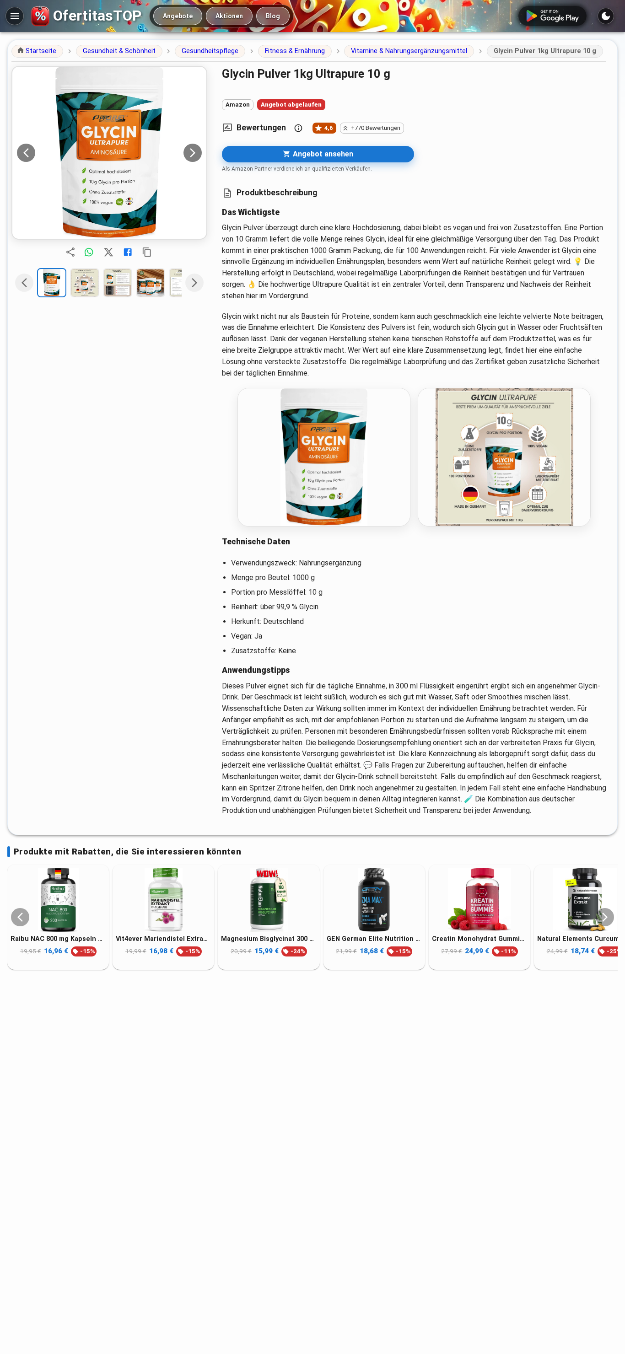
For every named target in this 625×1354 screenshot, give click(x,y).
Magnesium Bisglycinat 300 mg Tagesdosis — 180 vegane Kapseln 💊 (268, 939)
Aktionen (229, 16)
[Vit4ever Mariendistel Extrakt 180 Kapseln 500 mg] (163, 900)
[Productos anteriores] (20, 917)
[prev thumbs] (24, 283)
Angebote (178, 16)
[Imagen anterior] (26, 153)
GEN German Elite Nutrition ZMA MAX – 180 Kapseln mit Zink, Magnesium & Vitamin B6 (374, 939)
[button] (37, 51)
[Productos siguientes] (605, 917)
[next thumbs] (194, 283)
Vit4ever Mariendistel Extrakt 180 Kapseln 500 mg (163, 939)
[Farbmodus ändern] (606, 16)
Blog (273, 16)
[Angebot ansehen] (109, 153)
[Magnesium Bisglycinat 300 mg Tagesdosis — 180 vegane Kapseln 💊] (268, 900)
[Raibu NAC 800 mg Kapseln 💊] (58, 900)
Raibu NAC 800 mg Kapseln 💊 (58, 939)
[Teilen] (70, 252)
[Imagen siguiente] (192, 153)
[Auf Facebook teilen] (127, 252)
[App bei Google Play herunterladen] (552, 16)
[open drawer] (14, 16)
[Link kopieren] (147, 252)
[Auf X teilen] (108, 252)
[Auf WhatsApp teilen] (88, 252)
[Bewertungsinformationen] (298, 128)
